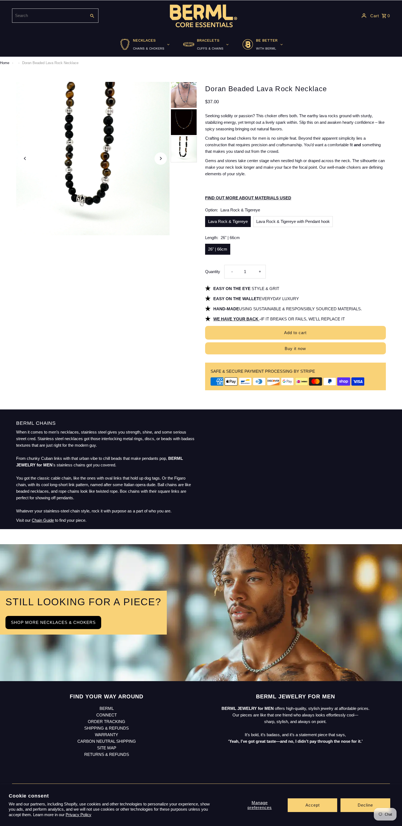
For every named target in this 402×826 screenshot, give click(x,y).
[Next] (161, 158)
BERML (107, 708)
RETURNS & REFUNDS (106, 754)
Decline (365, 805)
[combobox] (48, 15)
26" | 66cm (217, 249)
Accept (312, 805)
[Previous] (25, 158)
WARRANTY (106, 734)
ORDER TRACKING (106, 721)
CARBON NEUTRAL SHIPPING (106, 741)
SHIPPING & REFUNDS (106, 728)
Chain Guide (43, 520)
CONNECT (106, 715)
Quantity (212, 271)
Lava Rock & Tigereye (228, 221)
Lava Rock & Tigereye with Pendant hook (293, 221)
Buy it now (295, 348)
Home (4, 63)
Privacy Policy (78, 814)
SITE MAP (106, 747)
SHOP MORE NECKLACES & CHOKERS (53, 622)
